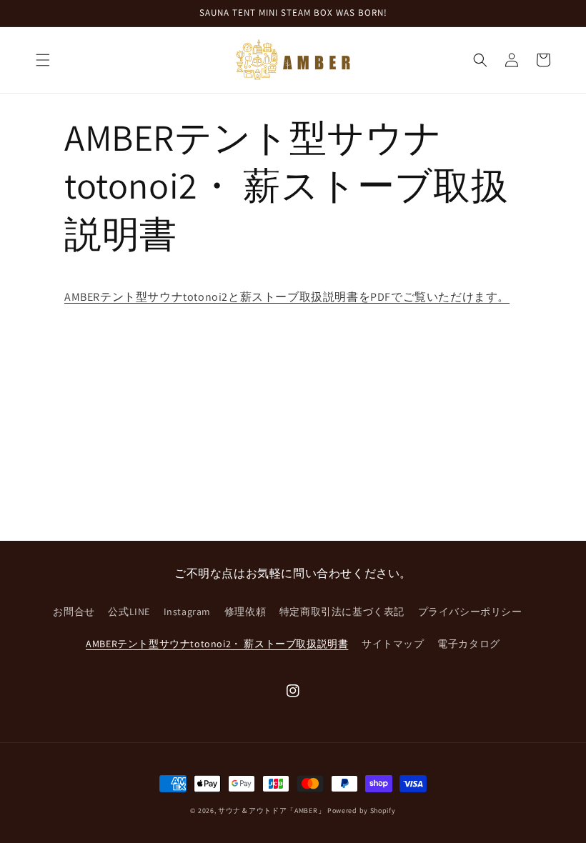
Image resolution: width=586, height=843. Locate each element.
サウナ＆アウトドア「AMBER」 (271, 810)
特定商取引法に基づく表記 (341, 611)
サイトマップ (393, 643)
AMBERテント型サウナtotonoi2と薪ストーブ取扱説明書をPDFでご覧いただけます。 (287, 296)
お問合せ (73, 611)
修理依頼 (245, 611)
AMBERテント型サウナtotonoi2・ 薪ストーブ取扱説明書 (217, 643)
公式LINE (129, 611)
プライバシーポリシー (470, 611)
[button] (43, 60)
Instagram (187, 611)
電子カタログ (468, 643)
